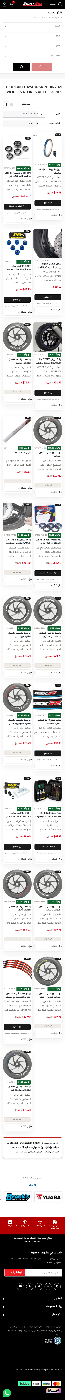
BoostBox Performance (35, 448)
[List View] (11, 104)
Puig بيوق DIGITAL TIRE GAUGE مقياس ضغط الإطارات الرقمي (18, 542)
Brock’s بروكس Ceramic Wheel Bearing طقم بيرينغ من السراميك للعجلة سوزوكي (18, 175)
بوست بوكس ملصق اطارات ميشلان (19, 361)
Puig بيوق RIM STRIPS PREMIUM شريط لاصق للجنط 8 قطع (49, 362)
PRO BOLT (7, 262)
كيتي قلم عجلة (23, 453)
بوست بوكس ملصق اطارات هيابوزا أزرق (19, 1089)
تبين (58, 114)
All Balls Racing (39, 535)
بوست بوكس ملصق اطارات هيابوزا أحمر (19, 722)
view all (32, 1185)
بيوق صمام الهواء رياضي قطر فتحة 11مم (49, 266)
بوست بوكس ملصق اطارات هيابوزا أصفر (50, 996)
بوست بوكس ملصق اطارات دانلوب (50, 909)
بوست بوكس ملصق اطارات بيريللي (19, 635)
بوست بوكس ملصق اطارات (50, 455)
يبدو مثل (26, 104)
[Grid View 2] (5, 104)
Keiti (6, 448)
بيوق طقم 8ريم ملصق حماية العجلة (49, 722)
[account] (5, 4)
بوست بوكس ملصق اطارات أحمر (19, 909)
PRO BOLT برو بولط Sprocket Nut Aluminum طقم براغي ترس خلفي (18, 268)
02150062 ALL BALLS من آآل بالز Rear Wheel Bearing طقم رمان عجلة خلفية (48, 542)
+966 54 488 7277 (32, 1242)
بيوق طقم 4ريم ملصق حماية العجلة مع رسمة (18, 996)
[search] (60, 4)
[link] (48, 147)
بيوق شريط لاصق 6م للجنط (50, 171)
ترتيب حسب (54, 123)
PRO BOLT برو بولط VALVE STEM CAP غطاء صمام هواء (18, 815)
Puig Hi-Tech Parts (38, 165)
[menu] (52, 4)
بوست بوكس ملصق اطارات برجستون (50, 635)
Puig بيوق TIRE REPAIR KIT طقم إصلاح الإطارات (48, 815)
